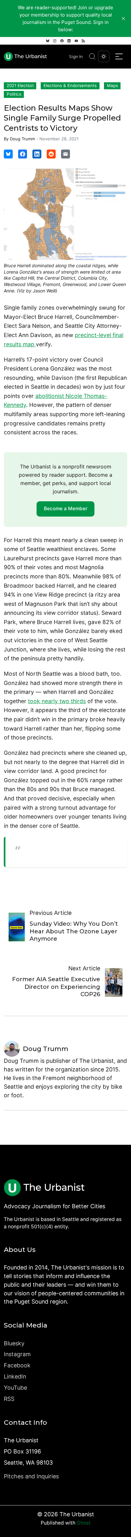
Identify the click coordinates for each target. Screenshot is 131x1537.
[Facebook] (62, 40)
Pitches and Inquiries (31, 1476)
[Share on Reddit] (51, 154)
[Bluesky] (47, 40)
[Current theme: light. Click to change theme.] (103, 56)
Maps (112, 85)
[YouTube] (76, 40)
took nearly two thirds (57, 701)
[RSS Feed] (83, 40)
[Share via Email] (65, 154)
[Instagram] (54, 40)
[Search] (92, 56)
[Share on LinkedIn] (36, 154)
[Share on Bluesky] (8, 154)
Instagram (17, 1354)
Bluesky (14, 1343)
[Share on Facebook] (22, 154)
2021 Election (20, 85)
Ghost (84, 1523)
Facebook (17, 1365)
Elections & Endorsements (70, 85)
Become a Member (65, 508)
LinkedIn (15, 1376)
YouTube (15, 1387)
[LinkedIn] (69, 40)
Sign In (76, 56)
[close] (123, 18)
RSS (9, 1398)
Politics (14, 94)
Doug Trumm (22, 138)
